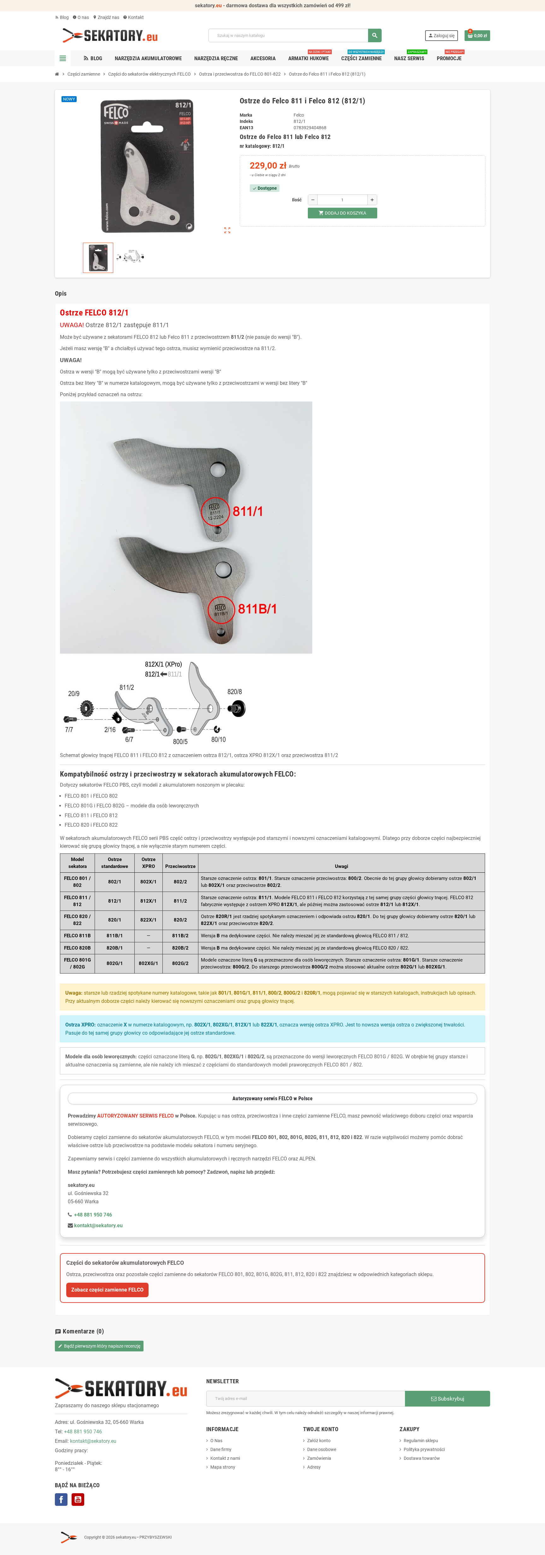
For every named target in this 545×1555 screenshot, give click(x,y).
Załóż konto (319, 1440)
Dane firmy (220, 1449)
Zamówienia (319, 1458)
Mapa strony (222, 1467)
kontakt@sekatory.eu (93, 1441)
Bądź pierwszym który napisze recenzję (99, 1346)
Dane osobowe (321, 1449)
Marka (246, 115)
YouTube (78, 1499)
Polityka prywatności (424, 1449)
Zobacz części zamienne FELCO (107, 1290)
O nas (81, 17)
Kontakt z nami (225, 1458)
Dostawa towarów (422, 1458)
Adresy (314, 1467)
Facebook (61, 1499)
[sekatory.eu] (110, 35)
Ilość (297, 199)
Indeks (246, 121)
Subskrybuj (450, 1399)
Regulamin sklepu (421, 1440)
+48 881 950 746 (83, 1432)
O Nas (216, 1440)
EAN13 (246, 127)
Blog (62, 17)
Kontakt (133, 17)
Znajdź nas (106, 17)
